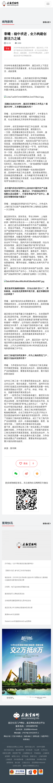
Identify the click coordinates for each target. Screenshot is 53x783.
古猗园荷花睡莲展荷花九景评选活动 (18, 601)
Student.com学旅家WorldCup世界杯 (18, 621)
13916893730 (32, 726)
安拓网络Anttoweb (38, 763)
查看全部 (46, 22)
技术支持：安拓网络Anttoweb (26, 729)
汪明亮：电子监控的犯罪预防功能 (17, 587)
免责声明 (44, 736)
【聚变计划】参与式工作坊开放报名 (18, 571)
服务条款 (27, 736)
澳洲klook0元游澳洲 (12, 614)
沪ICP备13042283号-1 (30, 733)
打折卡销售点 (17, 736)
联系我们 (26, 739)
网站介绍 (7, 736)
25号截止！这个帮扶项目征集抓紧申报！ (19, 564)
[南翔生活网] (10, 4)
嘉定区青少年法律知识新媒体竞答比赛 (18, 608)
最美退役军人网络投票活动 (14, 594)
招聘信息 (36, 736)
